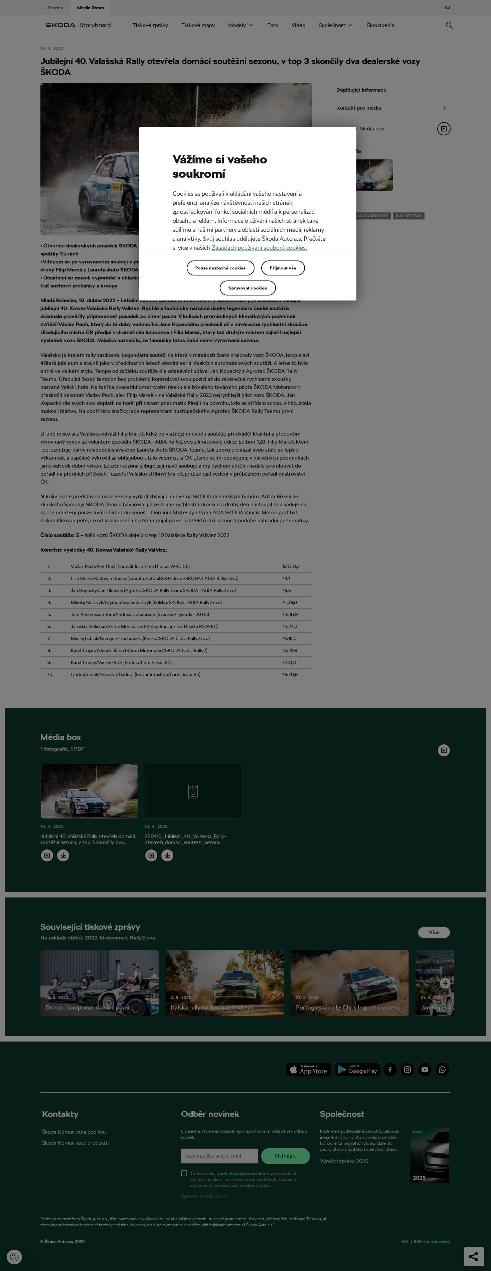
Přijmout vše (283, 267)
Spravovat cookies (247, 287)
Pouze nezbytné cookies (220, 267)
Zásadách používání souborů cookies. (259, 247)
